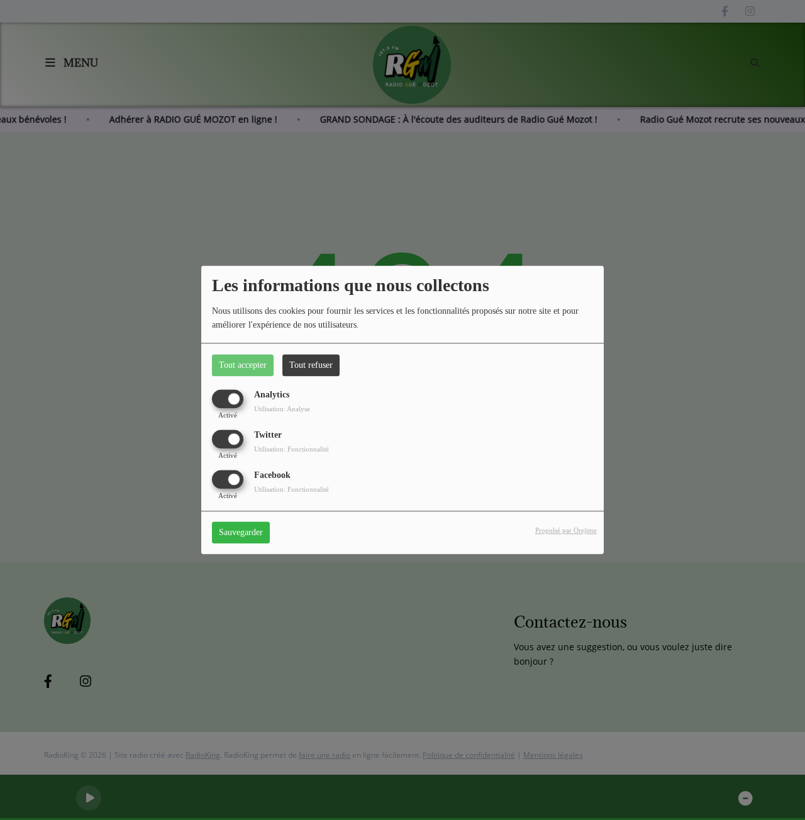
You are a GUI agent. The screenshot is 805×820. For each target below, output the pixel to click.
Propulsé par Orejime (566, 531)
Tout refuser (311, 365)
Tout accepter (243, 365)
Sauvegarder (241, 533)
